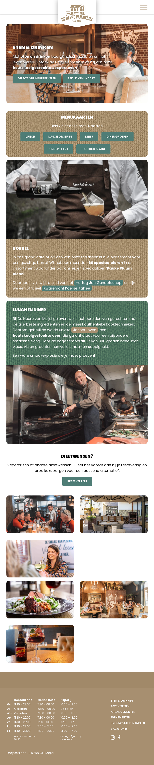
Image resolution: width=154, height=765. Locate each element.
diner (89, 137)
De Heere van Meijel (35, 318)
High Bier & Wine (93, 149)
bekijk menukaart (81, 78)
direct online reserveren (37, 78)
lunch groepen (60, 137)
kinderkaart (58, 149)
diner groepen (117, 137)
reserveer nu (77, 481)
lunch (30, 137)
